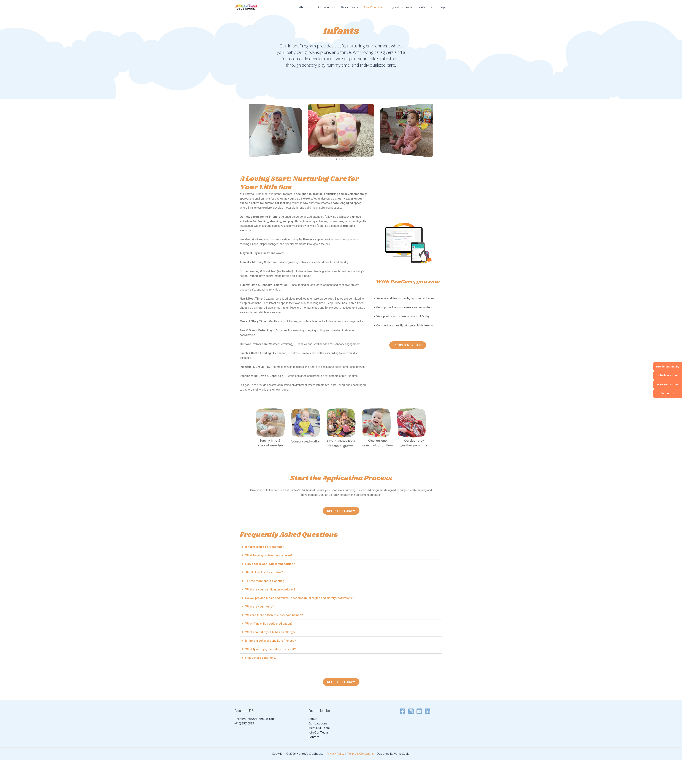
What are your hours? (259, 606)
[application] (309, 7)
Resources (348, 7)
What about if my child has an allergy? (270, 632)
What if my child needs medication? (269, 623)
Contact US (315, 737)
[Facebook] (402, 711)
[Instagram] (411, 711)
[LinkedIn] (427, 711)
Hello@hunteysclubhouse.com (254, 719)
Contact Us (668, 393)
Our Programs (373, 7)
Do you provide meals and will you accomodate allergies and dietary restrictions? (299, 598)
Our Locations (326, 7)
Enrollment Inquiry (667, 366)
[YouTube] (419, 711)
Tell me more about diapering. (265, 581)
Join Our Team (402, 7)
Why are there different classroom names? (274, 615)
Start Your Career (668, 384)
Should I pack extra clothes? (264, 572)
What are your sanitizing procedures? (270, 589)
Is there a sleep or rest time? (264, 547)
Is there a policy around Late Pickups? (270, 640)
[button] (333, 159)
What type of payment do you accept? (270, 649)
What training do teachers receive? (269, 555)
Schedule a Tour (667, 375)
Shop (441, 7)
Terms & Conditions (360, 754)
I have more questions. (260, 657)
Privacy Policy (335, 754)
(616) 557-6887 (244, 723)
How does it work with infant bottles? (270, 564)
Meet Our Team (319, 728)
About (303, 7)
